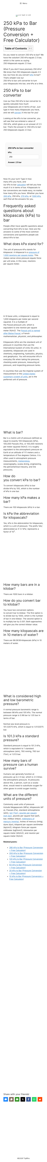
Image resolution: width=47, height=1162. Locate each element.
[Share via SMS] (5, 1099)
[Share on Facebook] (28, 1099)
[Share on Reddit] (40, 1099)
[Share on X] (23, 1099)
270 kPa (24, 196)
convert (17, 112)
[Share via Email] (17, 1099)
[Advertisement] (23, 291)
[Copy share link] (11, 1099)
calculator (21, 185)
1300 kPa (36, 196)
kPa (31, 75)
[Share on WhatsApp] (34, 1099)
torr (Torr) (13, 813)
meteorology (24, 461)
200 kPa (7, 196)
